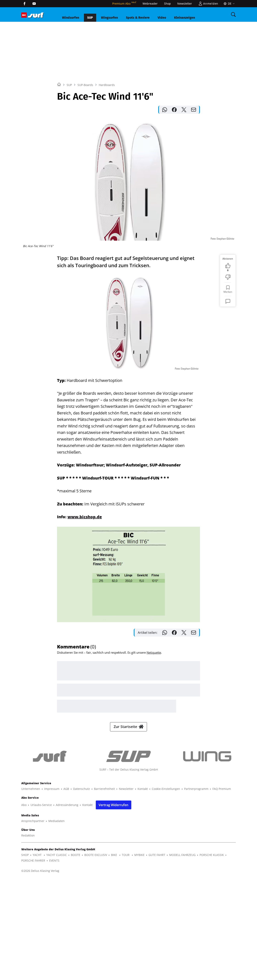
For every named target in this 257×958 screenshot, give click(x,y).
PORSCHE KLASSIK (212, 855)
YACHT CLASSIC (56, 855)
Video (162, 17)
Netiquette (154, 652)
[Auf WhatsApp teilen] (164, 109)
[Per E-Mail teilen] (193, 109)
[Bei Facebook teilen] (174, 109)
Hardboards (107, 85)
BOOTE (75, 855)
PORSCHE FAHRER (33, 860)
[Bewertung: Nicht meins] (228, 277)
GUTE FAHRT (157, 855)
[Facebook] (24, 3)
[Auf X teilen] (184, 109)
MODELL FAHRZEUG (182, 855)
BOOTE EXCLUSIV (95, 855)
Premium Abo (124, 3)
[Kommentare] (228, 301)
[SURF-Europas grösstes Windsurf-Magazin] (36, 15)
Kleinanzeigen (184, 17)
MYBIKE (139, 855)
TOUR (126, 855)
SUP (90, 17)
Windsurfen (70, 17)
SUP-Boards (85, 85)
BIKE (114, 855)
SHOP (25, 855)
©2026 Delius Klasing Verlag (40, 871)
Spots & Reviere (138, 17)
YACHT (37, 855)
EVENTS (54, 860)
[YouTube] (34, 3)
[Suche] (233, 14)
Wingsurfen (109, 17)
